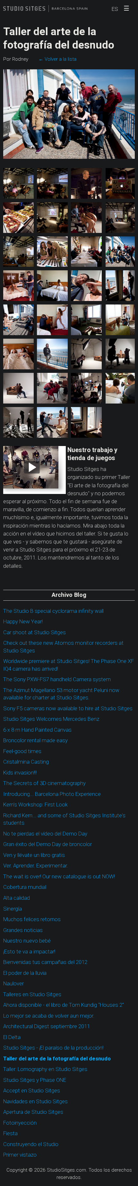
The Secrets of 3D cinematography (44, 783)
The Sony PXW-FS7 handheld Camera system (57, 679)
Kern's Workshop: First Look (35, 805)
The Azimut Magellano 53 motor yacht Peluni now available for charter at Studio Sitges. (61, 694)
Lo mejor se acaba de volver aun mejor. (48, 1016)
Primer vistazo (20, 1155)
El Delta (12, 1037)
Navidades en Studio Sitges (35, 1101)
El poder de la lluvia (25, 973)
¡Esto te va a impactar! (29, 952)
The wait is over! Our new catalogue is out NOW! (59, 877)
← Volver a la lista (57, 59)
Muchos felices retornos (32, 919)
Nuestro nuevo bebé (27, 941)
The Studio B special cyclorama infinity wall (53, 611)
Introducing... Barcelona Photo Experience (52, 794)
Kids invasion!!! (20, 773)
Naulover (13, 984)
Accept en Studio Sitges (31, 1091)
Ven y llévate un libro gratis (34, 855)
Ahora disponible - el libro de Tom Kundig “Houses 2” (63, 1005)
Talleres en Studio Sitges (32, 994)
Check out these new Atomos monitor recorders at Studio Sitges (63, 647)
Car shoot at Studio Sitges (34, 632)
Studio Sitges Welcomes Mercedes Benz (51, 719)
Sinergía (12, 909)
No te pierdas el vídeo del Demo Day (45, 834)
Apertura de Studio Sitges (33, 1112)
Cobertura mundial (24, 887)
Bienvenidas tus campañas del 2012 (45, 962)
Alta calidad (16, 898)
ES (115, 9)
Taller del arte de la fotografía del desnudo (57, 1059)
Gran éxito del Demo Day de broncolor (47, 844)
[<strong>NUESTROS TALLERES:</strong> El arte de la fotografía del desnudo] (18, 183)
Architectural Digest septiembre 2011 (46, 1026)
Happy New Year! (23, 622)
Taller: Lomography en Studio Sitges (45, 1069)
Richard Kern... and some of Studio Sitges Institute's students (64, 819)
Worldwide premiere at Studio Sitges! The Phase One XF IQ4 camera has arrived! (68, 665)
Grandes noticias (23, 930)
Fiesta (10, 1133)
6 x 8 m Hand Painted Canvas (37, 730)
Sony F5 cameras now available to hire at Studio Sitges (68, 708)
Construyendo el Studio (30, 1144)
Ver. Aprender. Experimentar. (35, 866)
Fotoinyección (20, 1123)
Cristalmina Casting (26, 762)
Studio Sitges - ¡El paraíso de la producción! (53, 1048)
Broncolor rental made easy (35, 740)
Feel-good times (22, 751)
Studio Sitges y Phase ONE (34, 1080)
